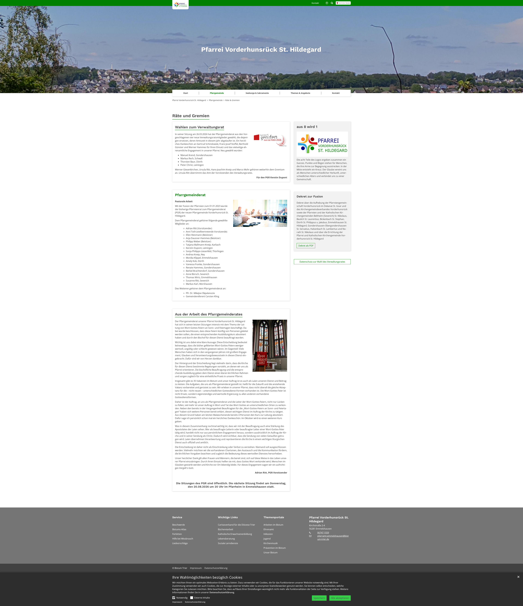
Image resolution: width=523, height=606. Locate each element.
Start (185, 93)
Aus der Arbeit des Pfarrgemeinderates (208, 314)
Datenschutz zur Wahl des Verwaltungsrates (322, 261)
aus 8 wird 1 (307, 127)
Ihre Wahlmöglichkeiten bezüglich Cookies (207, 577)
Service (177, 517)
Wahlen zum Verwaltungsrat (199, 127)
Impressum (177, 602)
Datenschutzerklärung (221, 592)
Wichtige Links (228, 517)
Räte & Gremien (232, 100)
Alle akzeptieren (340, 598)
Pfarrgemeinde (216, 100)
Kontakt (336, 93)
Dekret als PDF (305, 245)
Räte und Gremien (190, 115)
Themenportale (274, 517)
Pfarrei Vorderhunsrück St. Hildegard (189, 100)
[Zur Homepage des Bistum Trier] (343, 3)
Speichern (319, 598)
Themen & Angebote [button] (300, 93)
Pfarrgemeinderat (190, 195)
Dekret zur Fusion (310, 196)
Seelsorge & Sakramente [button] (257, 93)
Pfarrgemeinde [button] (217, 93)
